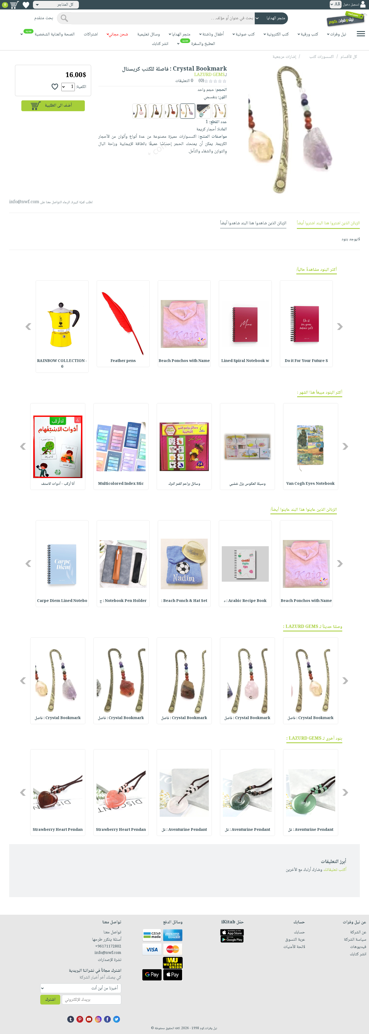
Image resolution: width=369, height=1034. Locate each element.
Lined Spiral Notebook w (245, 361)
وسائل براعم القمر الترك (184, 484)
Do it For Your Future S (306, 361)
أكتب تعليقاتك (334, 870)
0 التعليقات (184, 81)
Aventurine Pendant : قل (310, 830)
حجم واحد (205, 90)
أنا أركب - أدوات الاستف (58, 484)
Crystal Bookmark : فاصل (310, 718)
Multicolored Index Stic (121, 484)
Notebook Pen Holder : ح (123, 601)
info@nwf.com (24, 202)
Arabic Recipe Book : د (245, 601)
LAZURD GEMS (209, 75)
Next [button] (28, 326)
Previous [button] (340, 326)
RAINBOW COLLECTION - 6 (62, 364)
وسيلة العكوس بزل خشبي (247, 484)
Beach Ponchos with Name (184, 361)
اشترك (50, 999)
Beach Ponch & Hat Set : (184, 601)
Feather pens (123, 361)
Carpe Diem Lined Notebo (62, 601)
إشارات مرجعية (284, 57)
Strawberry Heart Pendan (121, 830)
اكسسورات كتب (321, 57)
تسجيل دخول (351, 5)
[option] (306, 323)
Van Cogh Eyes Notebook (310, 484)
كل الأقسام (349, 57)
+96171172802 (108, 946)
